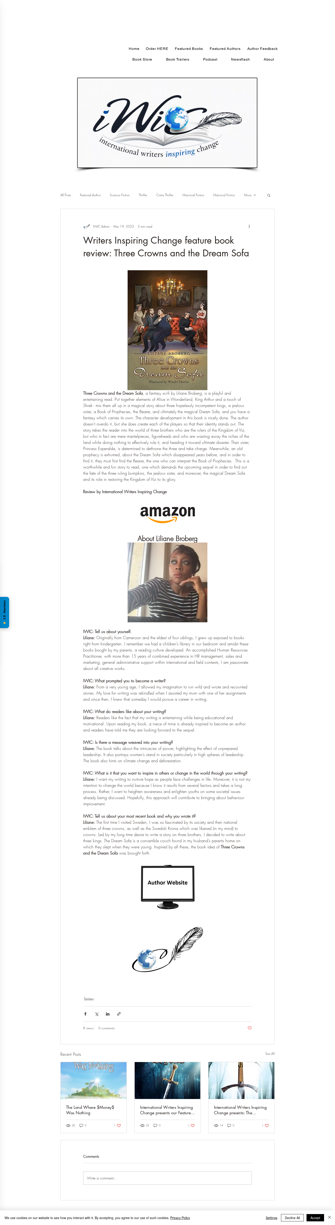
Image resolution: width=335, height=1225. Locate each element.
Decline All (292, 1217)
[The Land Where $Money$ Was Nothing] (93, 1080)
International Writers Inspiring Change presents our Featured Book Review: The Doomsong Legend (166, 1109)
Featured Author (90, 195)
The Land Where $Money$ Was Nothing (90, 1109)
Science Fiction (120, 195)
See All (270, 1053)
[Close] (329, 1217)
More (247, 195)
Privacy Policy (180, 1217)
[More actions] (249, 226)
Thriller (143, 195)
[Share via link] (119, 1014)
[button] (269, 195)
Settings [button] (271, 1217)
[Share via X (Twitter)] (96, 1014)
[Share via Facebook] (85, 1014)
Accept (315, 1217)
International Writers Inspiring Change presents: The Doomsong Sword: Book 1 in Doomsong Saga (240, 1109)
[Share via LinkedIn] (108, 1014)
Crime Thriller (164, 195)
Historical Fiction (193, 195)
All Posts (65, 195)
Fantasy (89, 998)
